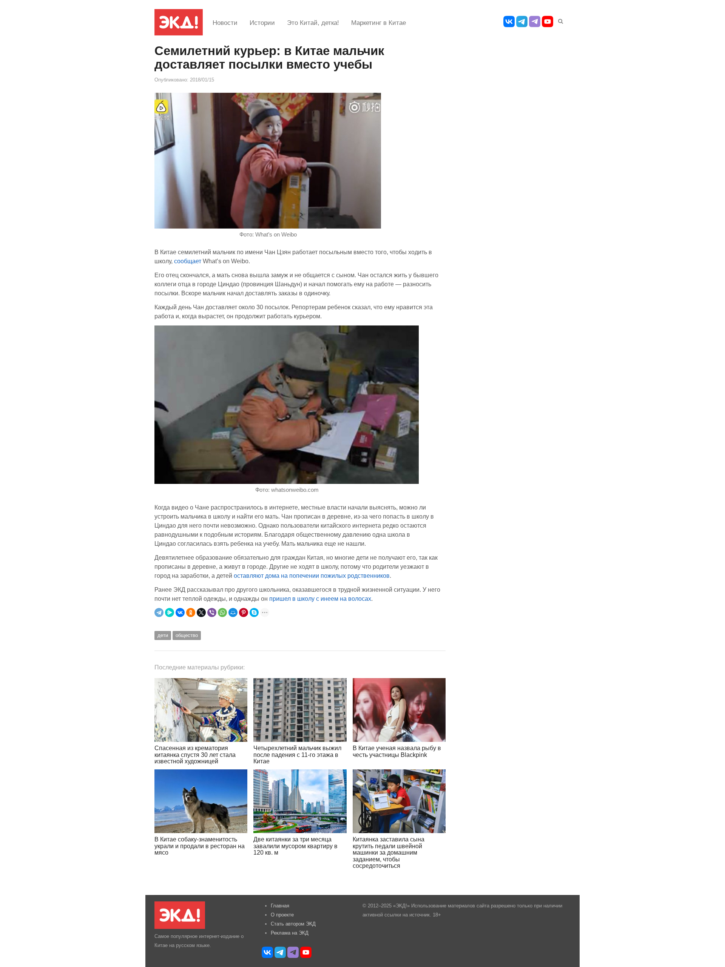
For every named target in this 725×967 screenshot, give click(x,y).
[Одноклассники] (190, 612)
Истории (262, 22)
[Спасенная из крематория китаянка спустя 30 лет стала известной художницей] (200, 710)
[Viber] (211, 612)
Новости (225, 22)
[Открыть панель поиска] (559, 20)
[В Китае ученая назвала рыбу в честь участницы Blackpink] (399, 710)
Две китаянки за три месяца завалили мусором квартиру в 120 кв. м (295, 846)
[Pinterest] (243, 612)
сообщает (188, 261)
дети (162, 635)
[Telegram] (159, 612)
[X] (201, 612)
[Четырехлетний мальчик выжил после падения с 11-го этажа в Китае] (299, 710)
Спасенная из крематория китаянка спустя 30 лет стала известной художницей (195, 754)
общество (187, 635)
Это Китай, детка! (313, 22)
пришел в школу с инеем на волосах (320, 598)
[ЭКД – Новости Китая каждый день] (178, 22)
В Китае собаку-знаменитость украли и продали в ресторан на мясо (199, 846)
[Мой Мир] (233, 612)
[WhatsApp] (222, 612)
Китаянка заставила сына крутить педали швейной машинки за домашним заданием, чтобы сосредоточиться (388, 852)
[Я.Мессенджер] (169, 612)
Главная (280, 906)
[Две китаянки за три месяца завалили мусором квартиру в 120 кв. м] (299, 801)
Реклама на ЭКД (290, 933)
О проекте (282, 915)
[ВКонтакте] (180, 612)
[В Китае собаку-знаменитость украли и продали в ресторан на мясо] (200, 801)
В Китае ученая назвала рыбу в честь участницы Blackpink (397, 751)
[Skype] (254, 612)
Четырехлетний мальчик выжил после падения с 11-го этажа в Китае (297, 754)
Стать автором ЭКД (293, 924)
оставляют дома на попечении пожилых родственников (312, 575)
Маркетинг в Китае (378, 22)
